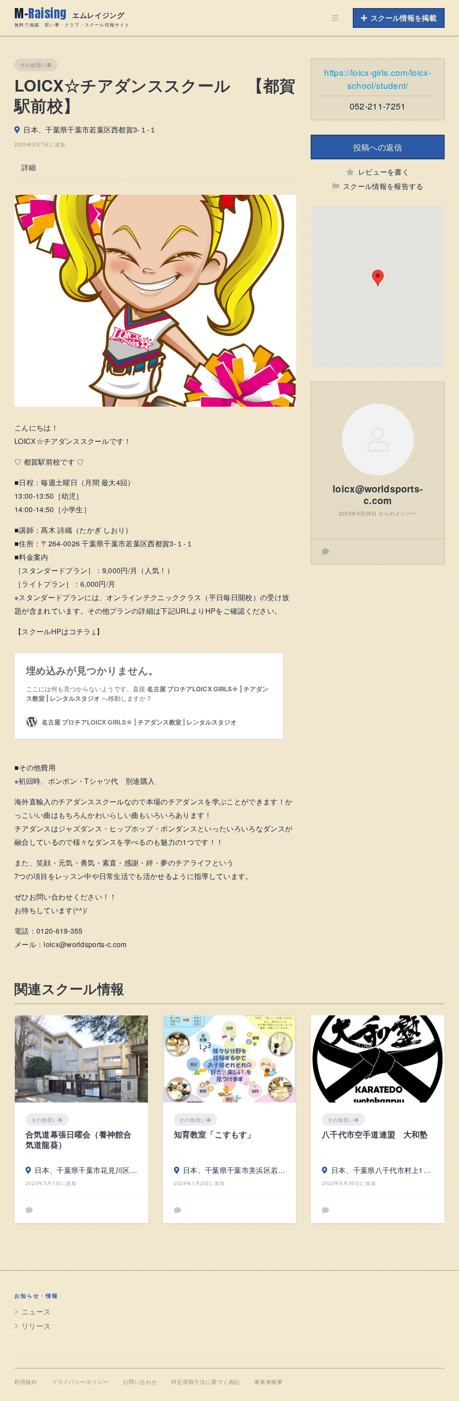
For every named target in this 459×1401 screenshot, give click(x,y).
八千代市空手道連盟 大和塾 (375, 1134)
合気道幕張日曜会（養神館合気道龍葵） (78, 1139)
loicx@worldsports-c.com (378, 494)
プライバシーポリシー (80, 1382)
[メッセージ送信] (325, 551)
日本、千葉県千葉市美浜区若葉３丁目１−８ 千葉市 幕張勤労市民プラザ (234, 1170)
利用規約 (25, 1382)
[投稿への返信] (29, 1210)
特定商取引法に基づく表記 (205, 1382)
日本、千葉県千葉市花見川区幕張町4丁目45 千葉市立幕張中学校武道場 (86, 1170)
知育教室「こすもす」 (214, 1134)
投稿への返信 (378, 147)
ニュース (36, 1311)
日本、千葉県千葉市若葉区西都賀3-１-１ (89, 129)
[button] (377, 278)
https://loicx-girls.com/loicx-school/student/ (377, 78)
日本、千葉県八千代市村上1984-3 (382, 1170)
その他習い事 (36, 64)
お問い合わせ (140, 1382)
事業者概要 (268, 1382)
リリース (36, 1326)
